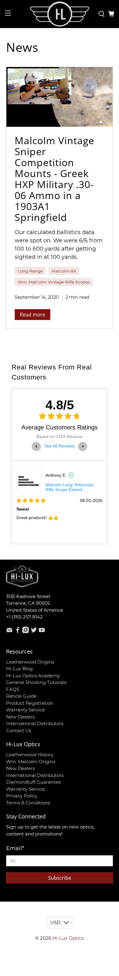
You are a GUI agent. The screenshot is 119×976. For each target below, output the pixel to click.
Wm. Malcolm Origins (30, 761)
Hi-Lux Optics (67, 938)
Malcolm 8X (64, 271)
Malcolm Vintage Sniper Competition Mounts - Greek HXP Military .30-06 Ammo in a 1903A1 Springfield (54, 179)
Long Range (30, 271)
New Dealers (20, 717)
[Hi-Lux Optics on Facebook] (17, 631)
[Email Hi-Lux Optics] (9, 631)
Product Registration (29, 703)
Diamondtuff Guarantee (33, 782)
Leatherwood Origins (30, 662)
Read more (32, 314)
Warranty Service (25, 710)
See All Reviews (59, 445)
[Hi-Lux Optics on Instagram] (25, 631)
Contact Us (18, 730)
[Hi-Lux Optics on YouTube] (41, 631)
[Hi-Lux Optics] (59, 14)
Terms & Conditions (28, 803)
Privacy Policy (21, 796)
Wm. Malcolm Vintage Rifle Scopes (54, 282)
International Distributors (34, 723)
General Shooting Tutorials (36, 682)
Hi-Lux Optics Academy (33, 676)
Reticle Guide (21, 696)
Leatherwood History (29, 754)
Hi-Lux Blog (19, 668)
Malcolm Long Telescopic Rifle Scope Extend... (69, 487)
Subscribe (59, 877)
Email (15, 848)
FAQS (12, 689)
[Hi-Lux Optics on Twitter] (34, 631)
